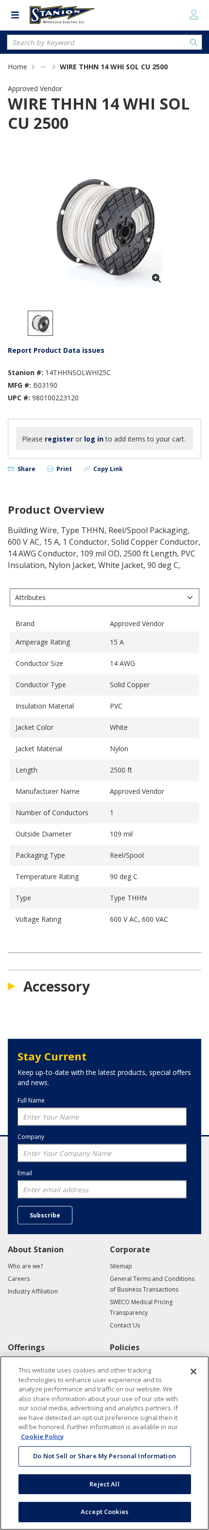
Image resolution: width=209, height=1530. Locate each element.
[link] (43, 67)
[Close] (193, 1371)
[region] (104, 1443)
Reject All (104, 1484)
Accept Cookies (104, 1511)
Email (24, 1172)
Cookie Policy (42, 1436)
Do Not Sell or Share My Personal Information (104, 1455)
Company (30, 1136)
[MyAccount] (194, 14)
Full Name (31, 1100)
